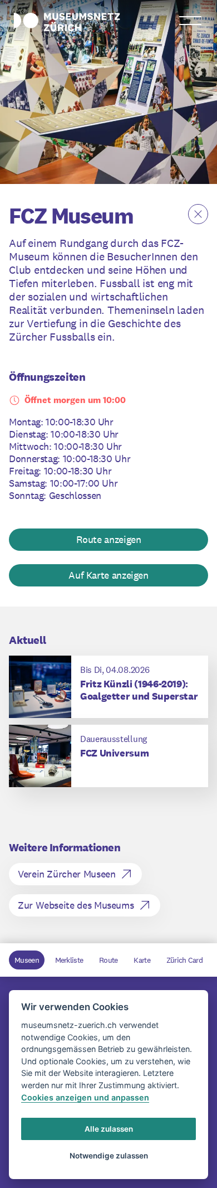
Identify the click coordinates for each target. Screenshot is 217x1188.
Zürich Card (184, 960)
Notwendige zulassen (109, 1155)
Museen (26, 960)
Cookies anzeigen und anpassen (85, 1097)
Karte (142, 960)
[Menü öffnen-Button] (190, 20)
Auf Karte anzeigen (108, 575)
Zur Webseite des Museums (76, 905)
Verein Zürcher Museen (66, 873)
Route (108, 960)
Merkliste (69, 960)
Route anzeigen (108, 539)
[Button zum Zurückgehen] (198, 214)
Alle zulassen (109, 1128)
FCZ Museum (71, 215)
